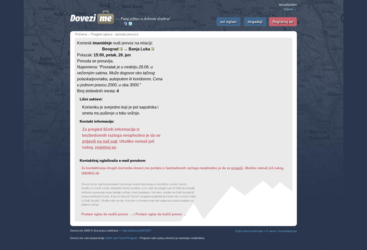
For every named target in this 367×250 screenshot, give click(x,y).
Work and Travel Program (121, 238)
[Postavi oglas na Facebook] (125, 24)
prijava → (290, 9)
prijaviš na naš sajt (99, 141)
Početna (81, 34)
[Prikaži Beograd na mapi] (121, 48)
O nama (271, 231)
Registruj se (283, 22)
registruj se (105, 147)
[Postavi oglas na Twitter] (130, 24)
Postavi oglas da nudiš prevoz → (107, 214)
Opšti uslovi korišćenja (249, 231)
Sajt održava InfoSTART (137, 230)
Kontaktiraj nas (288, 231)
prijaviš (237, 168)
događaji (255, 22)
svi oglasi (228, 22)
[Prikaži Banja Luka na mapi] (152, 48)
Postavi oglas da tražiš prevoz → (161, 214)
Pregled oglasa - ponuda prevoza (114, 34)
